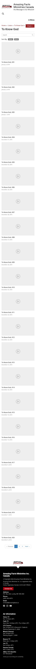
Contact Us (8, 589)
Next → (27, 546)
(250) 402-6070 (8, 598)
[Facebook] (4, 606)
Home (4, 25)
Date (16, 39)
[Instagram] (7, 606)
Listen (10, 25)
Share (29, 26)
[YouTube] (11, 606)
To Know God (19, 25)
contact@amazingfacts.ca (11, 603)
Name (10, 39)
